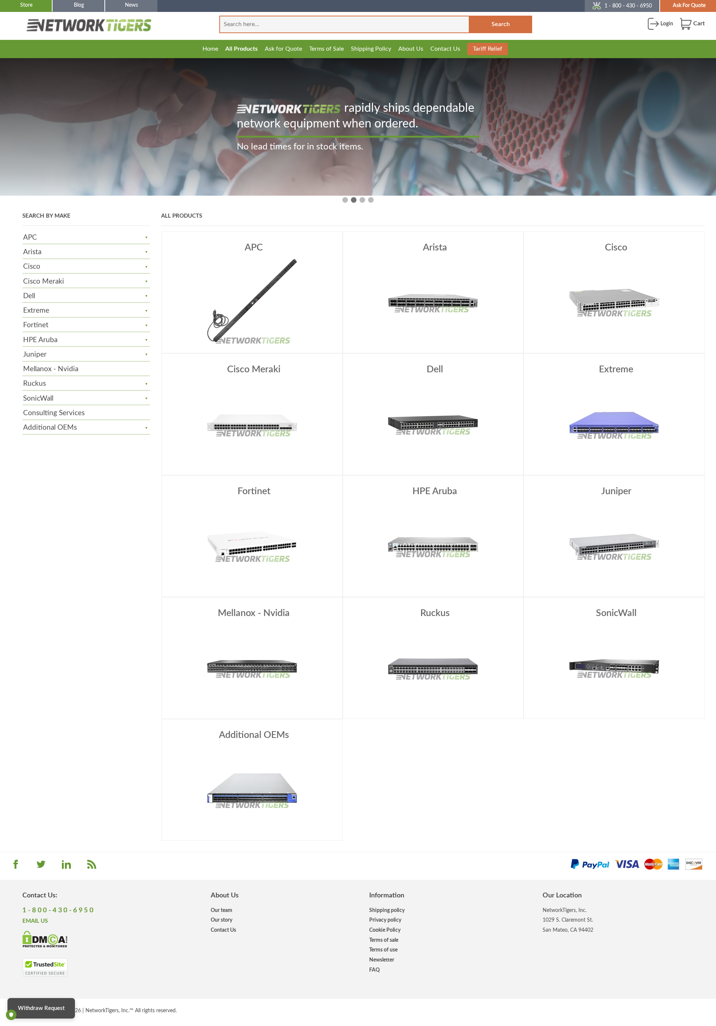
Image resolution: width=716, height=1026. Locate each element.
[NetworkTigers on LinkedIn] (66, 867)
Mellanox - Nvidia (50, 369)
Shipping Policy (371, 49)
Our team (221, 910)
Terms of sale (383, 940)
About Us (410, 49)
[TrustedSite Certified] (44, 967)
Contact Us (445, 49)
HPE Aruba (40, 340)
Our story (221, 920)
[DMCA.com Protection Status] (44, 939)
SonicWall (38, 398)
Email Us (35, 921)
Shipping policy (387, 910)
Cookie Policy (385, 930)
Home (210, 49)
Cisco (31, 266)
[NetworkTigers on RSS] (91, 867)
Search (501, 24)
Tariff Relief (487, 49)
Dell (29, 296)
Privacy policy (385, 920)
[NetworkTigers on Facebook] (15, 867)
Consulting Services (54, 413)
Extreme (36, 310)
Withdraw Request (41, 1008)
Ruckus (34, 383)
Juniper (35, 354)
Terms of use (383, 950)
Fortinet (35, 325)
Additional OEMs (50, 427)
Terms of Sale (326, 49)
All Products (241, 49)
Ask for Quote (283, 49)
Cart (698, 23)
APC (30, 237)
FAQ (374, 970)
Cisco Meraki (43, 281)
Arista (32, 252)
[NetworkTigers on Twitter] (41, 867)
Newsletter (381, 960)
